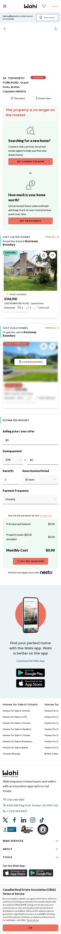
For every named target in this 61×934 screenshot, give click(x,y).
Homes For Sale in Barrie (15, 747)
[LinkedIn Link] (23, 820)
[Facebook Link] (14, 820)
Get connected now (30, 161)
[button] (30, 799)
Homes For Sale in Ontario (16, 710)
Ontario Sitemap (11, 753)
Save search (49, 17)
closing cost (45, 515)
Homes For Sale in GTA (15, 716)
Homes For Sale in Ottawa (16, 735)
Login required (32, 362)
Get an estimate (30, 221)
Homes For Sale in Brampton (17, 741)
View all (50, 237)
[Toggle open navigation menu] (4, 6)
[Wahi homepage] (30, 6)
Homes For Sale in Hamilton (17, 729)
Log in (54, 6)
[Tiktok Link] (41, 820)
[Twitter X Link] (5, 820)
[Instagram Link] (32, 820)
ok (30, 928)
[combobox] (5, 459)
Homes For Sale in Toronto (17, 722)
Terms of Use (33, 920)
